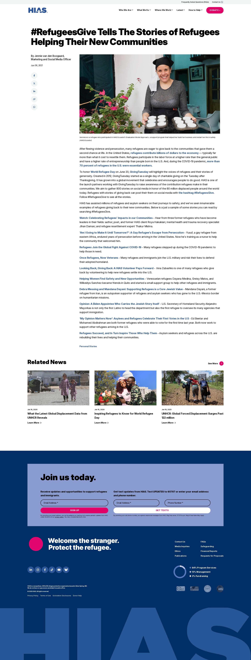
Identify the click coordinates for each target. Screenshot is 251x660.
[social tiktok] (52, 569)
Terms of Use (45, 596)
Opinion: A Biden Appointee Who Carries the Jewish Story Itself (119, 303)
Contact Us (216, 2)
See (213, 363)
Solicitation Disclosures (62, 596)
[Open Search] (222, 2)
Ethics (178, 551)
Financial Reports (209, 551)
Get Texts (162, 510)
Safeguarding (207, 546)
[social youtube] (59, 569)
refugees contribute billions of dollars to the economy (165, 153)
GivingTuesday (139, 171)
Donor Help (77, 596)
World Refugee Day (103, 171)
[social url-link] (34, 99)
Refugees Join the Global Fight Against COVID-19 (110, 247)
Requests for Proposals (212, 556)
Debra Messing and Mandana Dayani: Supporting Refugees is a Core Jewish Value (131, 289)
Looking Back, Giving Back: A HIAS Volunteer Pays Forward (116, 268)
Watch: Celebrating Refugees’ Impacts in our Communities (116, 218)
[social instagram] (38, 569)
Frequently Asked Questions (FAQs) (195, 2)
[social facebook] (34, 75)
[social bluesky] (66, 569)
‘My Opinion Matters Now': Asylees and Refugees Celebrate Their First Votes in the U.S (134, 318)
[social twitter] (34, 83)
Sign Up (74, 510)
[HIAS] (73, 544)
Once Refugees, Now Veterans (98, 257)
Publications (181, 556)
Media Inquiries (182, 546)
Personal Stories (88, 346)
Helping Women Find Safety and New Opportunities (111, 278)
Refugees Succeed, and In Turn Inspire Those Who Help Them (118, 333)
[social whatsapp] (34, 107)
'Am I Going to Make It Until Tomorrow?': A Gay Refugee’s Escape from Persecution (131, 232)
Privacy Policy (32, 596)
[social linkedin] (34, 91)
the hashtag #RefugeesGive (196, 192)
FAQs (203, 542)
